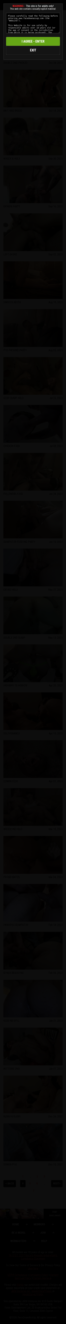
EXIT (33, 50)
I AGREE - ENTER (33, 41)
